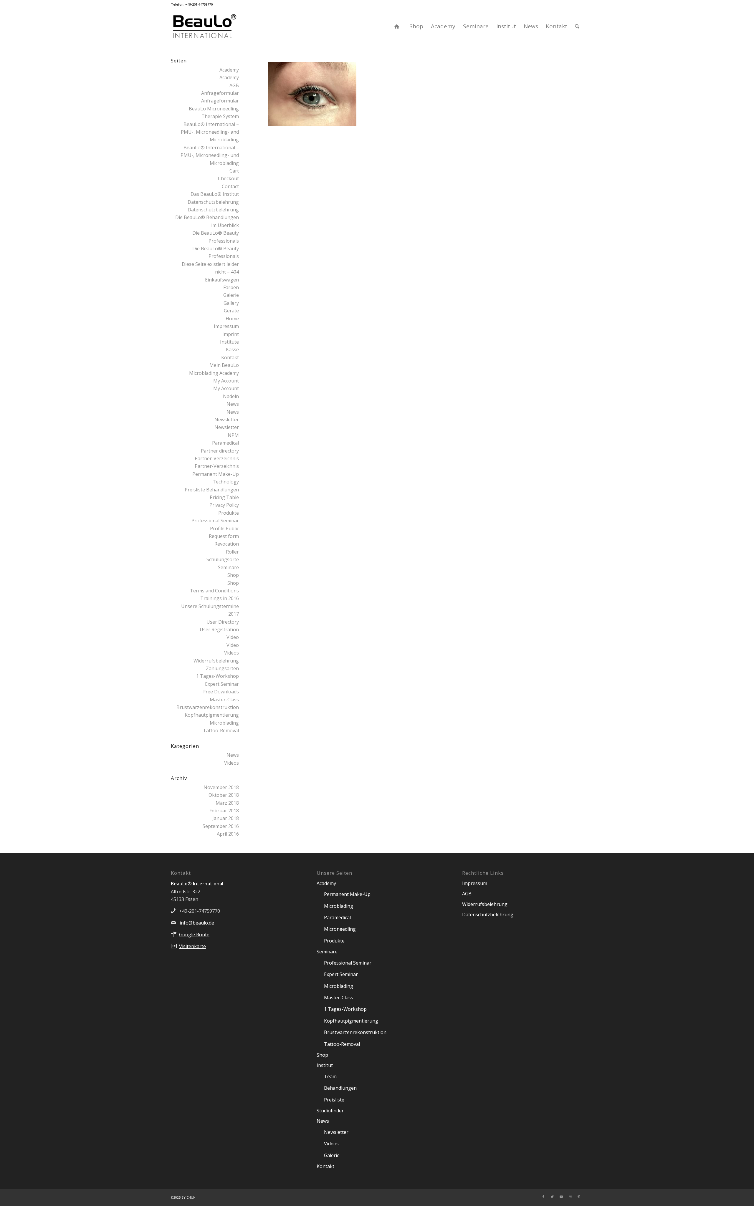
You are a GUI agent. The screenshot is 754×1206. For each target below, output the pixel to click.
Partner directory (220, 451)
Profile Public (224, 528)
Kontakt (230, 357)
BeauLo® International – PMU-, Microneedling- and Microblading (210, 132)
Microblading (224, 723)
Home (232, 318)
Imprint (230, 334)
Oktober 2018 (224, 795)
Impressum (226, 326)
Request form (224, 536)
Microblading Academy (214, 373)
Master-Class (224, 699)
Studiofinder (330, 1110)
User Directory (222, 622)
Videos (231, 653)
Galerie (231, 295)
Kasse (232, 349)
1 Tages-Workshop (217, 676)
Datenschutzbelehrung (213, 202)
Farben (231, 287)
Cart (234, 171)
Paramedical (225, 443)
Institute (229, 342)
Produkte (228, 513)
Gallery (231, 303)
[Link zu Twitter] (552, 1196)
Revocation (226, 544)
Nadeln (231, 396)
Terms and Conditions (214, 590)
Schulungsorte (222, 559)
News (232, 404)
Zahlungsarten (222, 668)
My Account (226, 380)
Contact (230, 186)
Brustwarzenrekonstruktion (207, 707)
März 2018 (227, 803)
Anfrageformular (220, 93)
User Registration (219, 629)
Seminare (228, 567)
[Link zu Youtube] (561, 1196)
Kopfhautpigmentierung (212, 715)
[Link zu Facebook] (543, 1196)
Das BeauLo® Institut (215, 194)
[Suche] (577, 26)
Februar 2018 (224, 810)
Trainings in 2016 (219, 598)
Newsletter (226, 419)
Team (330, 1076)
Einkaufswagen (222, 279)
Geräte (231, 310)
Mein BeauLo (224, 365)
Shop (233, 575)
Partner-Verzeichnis (217, 458)
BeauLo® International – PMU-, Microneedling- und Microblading (210, 155)
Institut (325, 1065)
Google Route (194, 934)
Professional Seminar (215, 520)
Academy (229, 70)
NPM (233, 435)
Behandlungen (340, 1088)
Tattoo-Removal (221, 730)
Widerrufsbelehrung (216, 660)
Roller (232, 552)
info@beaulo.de (197, 923)
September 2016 (221, 826)
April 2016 (228, 834)
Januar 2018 (225, 818)
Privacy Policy (224, 505)
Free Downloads (221, 691)
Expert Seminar (222, 684)
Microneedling (340, 929)
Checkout (228, 178)
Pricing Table (224, 497)
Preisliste (334, 1099)
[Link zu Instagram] (570, 1196)
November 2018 (221, 787)
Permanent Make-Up (347, 894)
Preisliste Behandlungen (212, 489)
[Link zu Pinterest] (578, 1196)
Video (232, 637)
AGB (234, 85)
